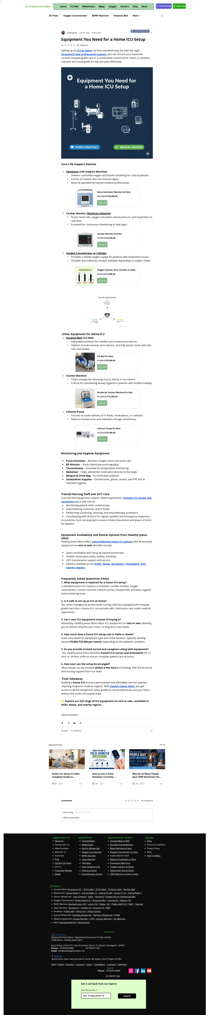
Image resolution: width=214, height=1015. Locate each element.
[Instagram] (131, 970)
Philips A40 (69, 911)
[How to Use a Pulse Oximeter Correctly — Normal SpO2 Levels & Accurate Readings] (107, 759)
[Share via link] (80, 723)
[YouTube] (149, 970)
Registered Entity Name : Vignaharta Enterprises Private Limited (81, 937)
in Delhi (124, 874)
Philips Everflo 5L (83, 900)
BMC (131, 904)
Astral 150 (81, 911)
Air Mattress (120, 918)
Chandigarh (99, 964)
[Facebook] (137, 970)
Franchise (59, 855)
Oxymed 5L (113, 900)
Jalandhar (122, 964)
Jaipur (89, 964)
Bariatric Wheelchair (103, 915)
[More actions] (151, 32)
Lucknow (80, 964)
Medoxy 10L (125, 900)
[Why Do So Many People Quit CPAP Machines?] (147, 759)
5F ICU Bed (101, 889)
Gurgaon (70, 964)
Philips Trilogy (94, 911)
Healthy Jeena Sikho (73, 940)
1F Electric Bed (114, 889)
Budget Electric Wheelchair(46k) (120, 896)
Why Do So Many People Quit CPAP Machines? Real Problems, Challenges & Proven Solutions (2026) (146, 775)
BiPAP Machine (100, 15)
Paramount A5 (74, 889)
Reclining (99, 896)
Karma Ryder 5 (73, 893)
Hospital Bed (121, 15)
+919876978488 (113, 970)
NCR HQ (58, 956)
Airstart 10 (86, 907)
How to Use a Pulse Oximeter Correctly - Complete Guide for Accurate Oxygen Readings (107, 775)
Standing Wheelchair (82, 915)
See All (162, 744)
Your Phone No (88, 990)
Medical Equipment (70, 714)
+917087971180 (112, 976)
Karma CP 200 (105, 893)
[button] (162, 16)
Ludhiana (111, 964)
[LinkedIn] (143, 970)
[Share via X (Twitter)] (68, 723)
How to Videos (153, 855)
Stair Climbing (79, 896)
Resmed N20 (84, 922)
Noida (61, 964)
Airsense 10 (98, 907)
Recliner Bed (129, 889)
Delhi (53, 964)
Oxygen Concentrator (75, 15)
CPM (92, 918)
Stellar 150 (104, 904)
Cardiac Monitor (80, 918)
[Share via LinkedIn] (74, 723)
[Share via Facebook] (62, 723)
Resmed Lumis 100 (77, 904)
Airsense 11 (73, 907)
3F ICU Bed (89, 889)
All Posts (53, 15)
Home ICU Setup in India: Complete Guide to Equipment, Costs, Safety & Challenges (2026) (66, 775)
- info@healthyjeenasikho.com (68, 951)
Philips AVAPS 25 (119, 904)
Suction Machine (104, 918)
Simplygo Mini (99, 900)
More (136, 15)
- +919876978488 (64, 948)
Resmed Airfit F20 (68, 922)
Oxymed (139, 904)
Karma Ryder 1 (135, 893)
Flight (90, 896)
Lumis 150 (92, 904)
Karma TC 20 (120, 893)
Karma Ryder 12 (89, 893)
